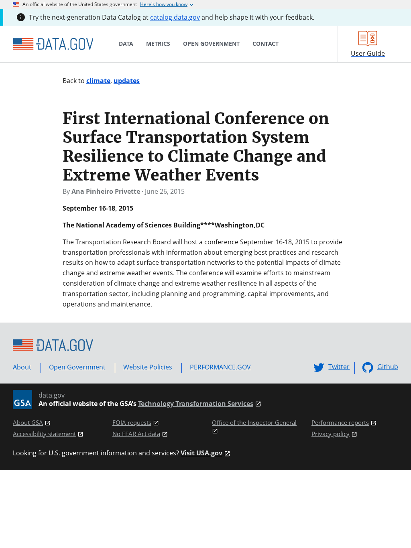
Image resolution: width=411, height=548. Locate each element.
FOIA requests (131, 422)
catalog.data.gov (175, 17)
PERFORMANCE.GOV (220, 367)
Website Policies (147, 367)
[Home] (53, 44)
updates (127, 80)
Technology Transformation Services (195, 404)
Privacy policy (330, 434)
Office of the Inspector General (254, 422)
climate (98, 80)
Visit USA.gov (201, 453)
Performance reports (340, 422)
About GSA (28, 422)
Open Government (77, 367)
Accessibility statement (44, 434)
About (22, 367)
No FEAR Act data (136, 434)
